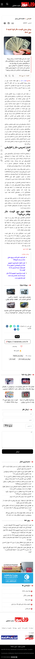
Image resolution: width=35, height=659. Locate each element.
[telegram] (18, 326)
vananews (13, 649)
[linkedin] (7, 326)
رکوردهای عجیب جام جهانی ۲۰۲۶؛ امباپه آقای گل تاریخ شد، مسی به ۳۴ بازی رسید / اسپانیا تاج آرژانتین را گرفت (17, 549)
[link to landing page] (23, 4)
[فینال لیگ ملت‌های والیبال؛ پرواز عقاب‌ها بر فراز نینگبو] (26, 381)
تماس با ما (25, 628)
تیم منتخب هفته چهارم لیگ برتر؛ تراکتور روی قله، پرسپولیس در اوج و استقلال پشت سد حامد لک (18, 514)
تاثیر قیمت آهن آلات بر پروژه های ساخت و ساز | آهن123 (16, 258)
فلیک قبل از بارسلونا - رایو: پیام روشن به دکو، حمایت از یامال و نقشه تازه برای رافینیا (17, 501)
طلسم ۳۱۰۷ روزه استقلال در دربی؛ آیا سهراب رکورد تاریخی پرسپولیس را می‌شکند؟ (18, 492)
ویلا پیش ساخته (26, 591)
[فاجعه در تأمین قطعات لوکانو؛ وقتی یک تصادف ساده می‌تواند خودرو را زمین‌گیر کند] (11, 292)
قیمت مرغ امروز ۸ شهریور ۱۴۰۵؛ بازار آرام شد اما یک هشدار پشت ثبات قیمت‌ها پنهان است (15, 275)
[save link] (9, 23)
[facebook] (15, 329)
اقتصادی (29, 19)
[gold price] (1, 155)
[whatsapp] (11, 326)
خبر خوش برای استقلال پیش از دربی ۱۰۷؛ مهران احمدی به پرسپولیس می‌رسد (16, 543)
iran (2, 649)
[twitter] (14, 326)
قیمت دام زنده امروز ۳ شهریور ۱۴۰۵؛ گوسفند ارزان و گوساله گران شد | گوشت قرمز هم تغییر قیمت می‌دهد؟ (17, 526)
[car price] (1, 158)
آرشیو (19, 628)
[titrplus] (29, 637)
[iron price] (1, 161)
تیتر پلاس (27, 609)
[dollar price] (1, 151)
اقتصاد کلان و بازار (19, 19)
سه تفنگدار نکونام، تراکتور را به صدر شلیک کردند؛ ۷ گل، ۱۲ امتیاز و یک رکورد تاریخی (17, 467)
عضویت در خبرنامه (6, 628)
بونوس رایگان (26, 595)
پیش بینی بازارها (18, 355)
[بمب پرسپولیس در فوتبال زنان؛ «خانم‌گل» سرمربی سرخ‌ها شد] (9, 381)
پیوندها (15, 628)
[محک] (17, 567)
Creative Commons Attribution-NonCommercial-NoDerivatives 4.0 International (17, 653)
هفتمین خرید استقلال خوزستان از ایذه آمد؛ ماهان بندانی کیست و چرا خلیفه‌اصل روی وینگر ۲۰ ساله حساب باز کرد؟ (16, 507)
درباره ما (31, 628)
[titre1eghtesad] (9, 637)
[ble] (18, 329)
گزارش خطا (16, 351)
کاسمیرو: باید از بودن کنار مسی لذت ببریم (20, 497)
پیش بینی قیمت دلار (24, 359)
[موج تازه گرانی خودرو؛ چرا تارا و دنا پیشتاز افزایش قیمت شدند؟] (24, 305)
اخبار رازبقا (27, 600)
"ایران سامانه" (13, 647)
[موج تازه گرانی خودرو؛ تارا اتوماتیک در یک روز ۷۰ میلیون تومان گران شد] (11, 305)
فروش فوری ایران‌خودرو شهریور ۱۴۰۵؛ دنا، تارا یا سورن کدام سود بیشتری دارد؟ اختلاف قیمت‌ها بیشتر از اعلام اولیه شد (17, 537)
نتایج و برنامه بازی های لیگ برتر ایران (20, 604)
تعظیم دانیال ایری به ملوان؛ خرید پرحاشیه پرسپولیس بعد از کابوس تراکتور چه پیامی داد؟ (17, 472)
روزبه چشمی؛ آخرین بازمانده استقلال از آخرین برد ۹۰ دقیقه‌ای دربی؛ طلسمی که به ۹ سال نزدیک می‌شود (17, 477)
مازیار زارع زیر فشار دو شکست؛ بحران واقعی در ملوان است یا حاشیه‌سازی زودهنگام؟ (17, 482)
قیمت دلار (23, 81)
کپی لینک (17, 336)
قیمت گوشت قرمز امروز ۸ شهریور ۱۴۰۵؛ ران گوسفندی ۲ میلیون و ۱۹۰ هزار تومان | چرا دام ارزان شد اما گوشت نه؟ (16, 266)
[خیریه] (17, 578)
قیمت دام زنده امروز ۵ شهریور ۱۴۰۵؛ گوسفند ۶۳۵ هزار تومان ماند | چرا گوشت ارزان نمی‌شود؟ (17, 531)
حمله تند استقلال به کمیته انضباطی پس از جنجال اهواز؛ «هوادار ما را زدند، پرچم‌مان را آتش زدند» (16, 487)
